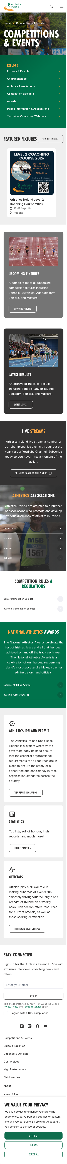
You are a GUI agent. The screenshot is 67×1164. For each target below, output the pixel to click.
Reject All (34, 1154)
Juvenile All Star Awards (16, 694)
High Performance (15, 1069)
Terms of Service (32, 1006)
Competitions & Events (30, 23)
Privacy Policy (11, 1006)
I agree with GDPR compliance (29, 1012)
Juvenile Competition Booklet (19, 608)
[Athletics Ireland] (12, 6)
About (7, 1085)
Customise (34, 1145)
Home (7, 23)
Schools (8, 558)
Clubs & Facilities (14, 1045)
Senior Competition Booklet (18, 599)
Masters (8, 548)
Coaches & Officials (16, 1053)
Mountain (8, 538)
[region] (33, 1130)
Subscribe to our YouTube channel (31, 473)
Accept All (33, 1136)
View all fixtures (50, 139)
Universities (10, 528)
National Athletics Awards (17, 685)
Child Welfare (12, 1077)
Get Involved (11, 1061)
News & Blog (11, 1094)
